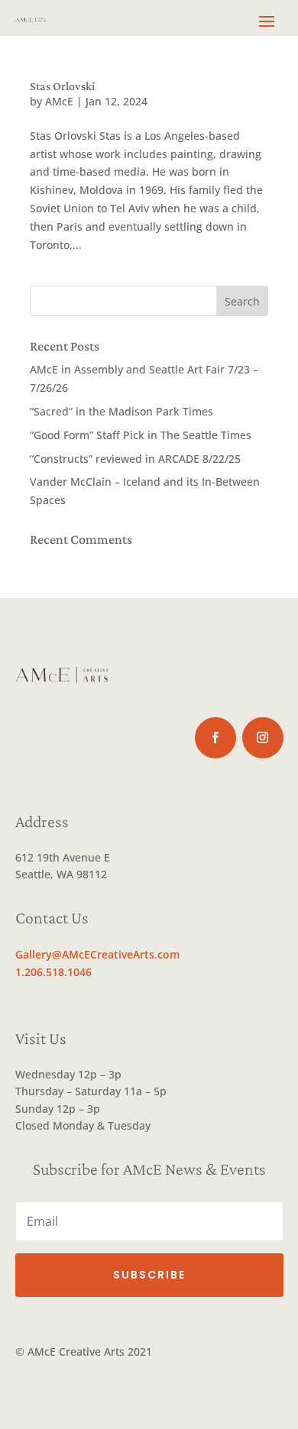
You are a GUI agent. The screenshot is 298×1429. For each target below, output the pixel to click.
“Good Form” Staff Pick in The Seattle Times (140, 435)
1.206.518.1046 (53, 972)
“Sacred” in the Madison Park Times (121, 411)
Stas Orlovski (62, 85)
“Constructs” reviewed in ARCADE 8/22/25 (135, 458)
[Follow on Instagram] (262, 737)
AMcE (59, 101)
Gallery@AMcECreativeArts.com (97, 954)
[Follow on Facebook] (215, 737)
